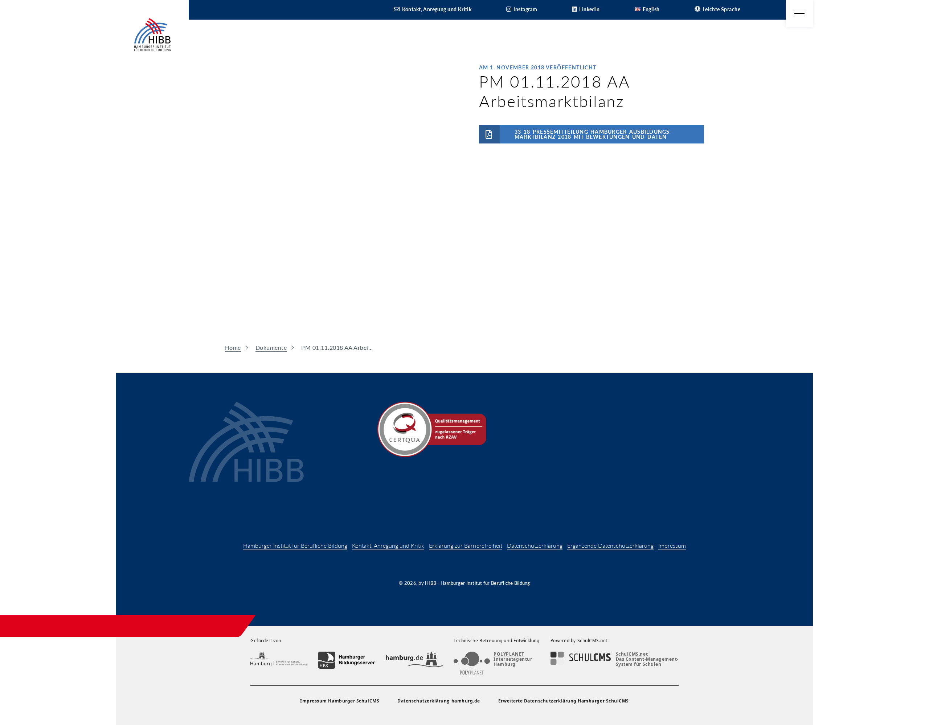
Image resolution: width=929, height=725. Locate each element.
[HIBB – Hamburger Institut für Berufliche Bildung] (152, 34)
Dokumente (271, 347)
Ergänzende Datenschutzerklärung (610, 545)
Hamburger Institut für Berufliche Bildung (295, 545)
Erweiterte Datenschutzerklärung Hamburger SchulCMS (563, 701)
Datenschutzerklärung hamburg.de (438, 701)
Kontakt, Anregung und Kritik (388, 545)
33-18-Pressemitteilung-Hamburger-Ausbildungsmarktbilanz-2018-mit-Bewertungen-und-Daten (593, 134)
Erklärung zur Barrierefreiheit (465, 545)
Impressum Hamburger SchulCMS (339, 701)
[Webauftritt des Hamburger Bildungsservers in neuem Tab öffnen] (346, 660)
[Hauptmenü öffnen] (799, 13)
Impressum (672, 545)
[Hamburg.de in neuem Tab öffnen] (414, 660)
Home (233, 347)
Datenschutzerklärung (534, 545)
